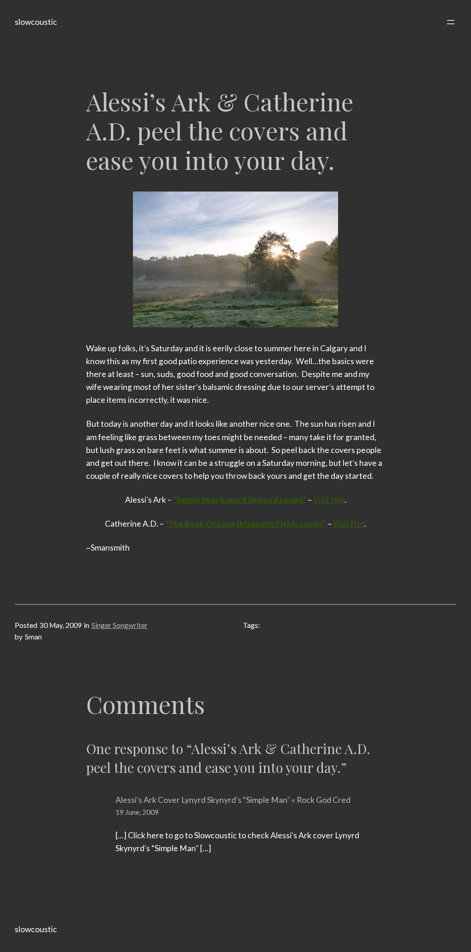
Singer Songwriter (120, 625)
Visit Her (329, 500)
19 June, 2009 (137, 812)
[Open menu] (450, 22)
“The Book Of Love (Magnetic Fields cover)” (245, 523)
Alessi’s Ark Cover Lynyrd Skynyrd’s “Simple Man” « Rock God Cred (232, 800)
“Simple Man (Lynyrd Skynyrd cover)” (239, 500)
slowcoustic (36, 22)
